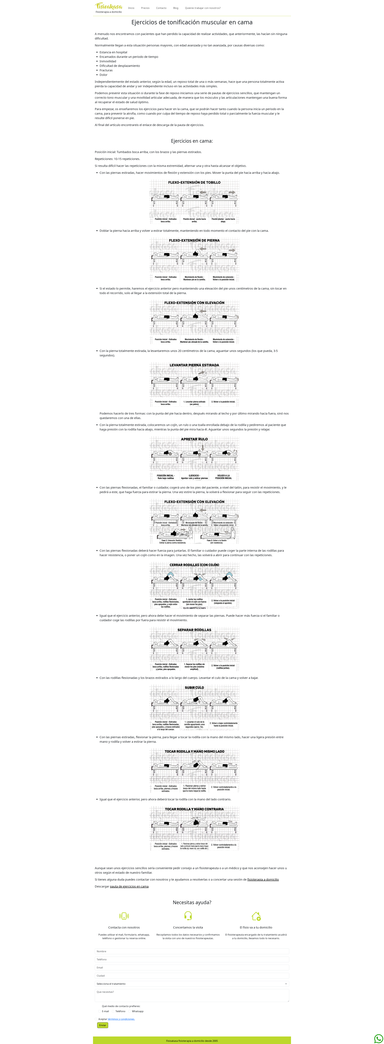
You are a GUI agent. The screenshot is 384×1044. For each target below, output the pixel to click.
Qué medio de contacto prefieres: (121, 1006)
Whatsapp (138, 1011)
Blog (175, 8)
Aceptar (116, 1019)
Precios (145, 8)
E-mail (105, 1011)
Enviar (102, 1025)
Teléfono (120, 1011)
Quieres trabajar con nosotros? (203, 8)
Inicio (131, 8)
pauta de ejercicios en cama (129, 886)
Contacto (161, 8)
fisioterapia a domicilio (263, 879)
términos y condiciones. (121, 1019)
